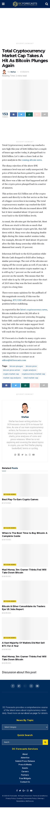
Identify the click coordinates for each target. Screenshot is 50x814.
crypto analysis (29, 370)
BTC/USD (17, 300)
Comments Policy (30, 798)
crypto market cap (11, 374)
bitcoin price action (11, 370)
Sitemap (40, 798)
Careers (25, 771)
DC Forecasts (12, 796)
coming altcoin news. (32, 159)
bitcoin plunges (16, 366)
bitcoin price (31, 366)
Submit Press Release (25, 761)
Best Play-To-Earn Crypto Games (20, 499)
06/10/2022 (7, 539)
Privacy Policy (11, 798)
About (25, 754)
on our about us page (27, 713)
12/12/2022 (7, 503)
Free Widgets (25, 778)
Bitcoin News (10, 494)
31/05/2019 (24, 72)
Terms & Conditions (40, 796)
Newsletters (20, 801)
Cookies (20, 798)
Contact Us (25, 782)
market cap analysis (12, 378)
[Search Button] (45, 742)
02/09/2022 (7, 613)
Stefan (13, 72)
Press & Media (25, 764)
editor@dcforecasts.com (14, 360)
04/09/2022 (7, 576)
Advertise (25, 758)
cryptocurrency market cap (33, 374)
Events (25, 768)
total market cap (31, 378)
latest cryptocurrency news (33, 309)
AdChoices (30, 801)
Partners (25, 775)
